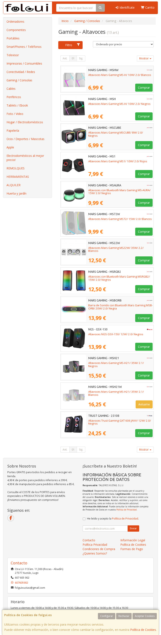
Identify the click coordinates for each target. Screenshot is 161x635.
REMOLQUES (15, 168)
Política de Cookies (143, 630)
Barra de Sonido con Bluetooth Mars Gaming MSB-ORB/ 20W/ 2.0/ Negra (120, 306)
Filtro (68, 45)
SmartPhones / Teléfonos (24, 47)
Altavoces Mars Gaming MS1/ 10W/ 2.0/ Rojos (117, 161)
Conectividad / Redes (20, 72)
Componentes (16, 30)
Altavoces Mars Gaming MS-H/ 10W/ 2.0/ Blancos (119, 75)
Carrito (149, 7)
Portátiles (12, 38)
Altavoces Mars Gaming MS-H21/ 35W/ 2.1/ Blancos (116, 393)
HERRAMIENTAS (17, 177)
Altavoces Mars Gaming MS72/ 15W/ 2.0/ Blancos (120, 219)
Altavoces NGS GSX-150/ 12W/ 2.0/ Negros (115, 334)
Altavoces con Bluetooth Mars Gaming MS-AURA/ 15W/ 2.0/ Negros (119, 191)
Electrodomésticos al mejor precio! (25, 158)
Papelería (12, 130)
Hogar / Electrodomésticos (24, 122)
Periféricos (13, 97)
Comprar (144, 88)
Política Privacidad (95, 545)
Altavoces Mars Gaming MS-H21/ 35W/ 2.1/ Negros (116, 364)
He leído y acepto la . (113, 518)
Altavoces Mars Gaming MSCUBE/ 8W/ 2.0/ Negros (115, 134)
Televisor (12, 55)
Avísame (144, 404)
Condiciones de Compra (99, 549)
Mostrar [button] (144, 58)
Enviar (133, 528)
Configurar (106, 616)
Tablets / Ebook (17, 105)
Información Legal (132, 540)
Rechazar (123, 616)
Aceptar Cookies (145, 616)
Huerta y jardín (16, 193)
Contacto (89, 540)
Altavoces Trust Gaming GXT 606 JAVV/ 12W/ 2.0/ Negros (119, 422)
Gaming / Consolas (19, 80)
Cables (11, 89)
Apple (10, 147)
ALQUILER (13, 185)
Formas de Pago (131, 549)
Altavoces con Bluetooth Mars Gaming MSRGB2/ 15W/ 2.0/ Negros (119, 278)
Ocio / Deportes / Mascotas (25, 139)
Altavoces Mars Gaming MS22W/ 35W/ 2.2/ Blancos (116, 249)
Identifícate (127, 7)
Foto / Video (14, 114)
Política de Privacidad (126, 509)
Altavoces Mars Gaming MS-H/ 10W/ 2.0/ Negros (119, 104)
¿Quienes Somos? (95, 553)
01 (73, 58)
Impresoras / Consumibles (24, 63)
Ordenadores (15, 21)
